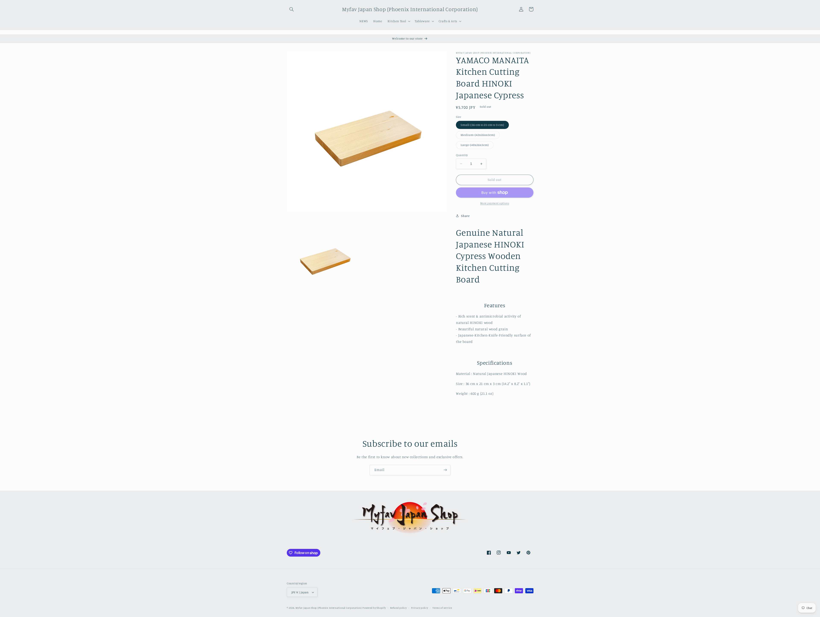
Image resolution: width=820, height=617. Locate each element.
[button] (292, 9)
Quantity (462, 155)
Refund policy (398, 607)
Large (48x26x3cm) (477, 146)
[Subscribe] (445, 470)
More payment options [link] (494, 203)
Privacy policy (419, 607)
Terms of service (442, 607)
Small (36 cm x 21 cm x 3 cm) (485, 126)
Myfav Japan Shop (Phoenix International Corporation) (329, 607)
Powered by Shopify (374, 607)
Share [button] (465, 216)
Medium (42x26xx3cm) (480, 136)
